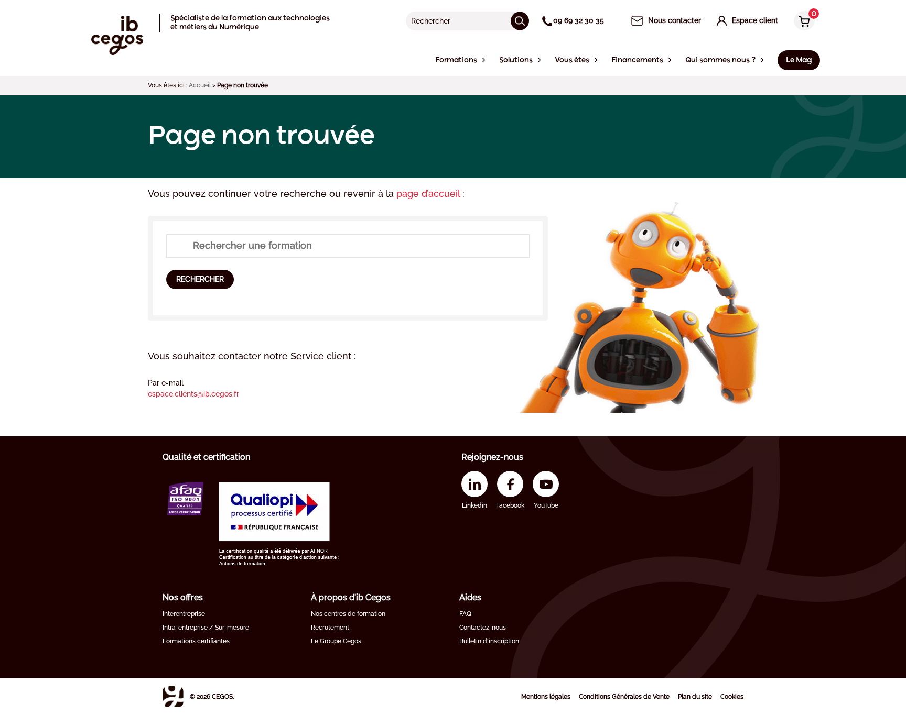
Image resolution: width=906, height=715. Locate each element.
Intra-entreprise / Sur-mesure (206, 627)
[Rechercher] (520, 21)
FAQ (465, 614)
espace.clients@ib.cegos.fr (193, 394)
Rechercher (200, 279)
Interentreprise (184, 614)
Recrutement (330, 627)
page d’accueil (429, 193)
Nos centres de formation (348, 614)
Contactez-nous (482, 627)
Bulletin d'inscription (489, 641)
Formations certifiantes (196, 641)
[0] (802, 21)
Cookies (731, 696)
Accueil (200, 85)
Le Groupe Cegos (336, 641)
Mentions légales (545, 696)
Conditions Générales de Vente (624, 696)
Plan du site (695, 696)
